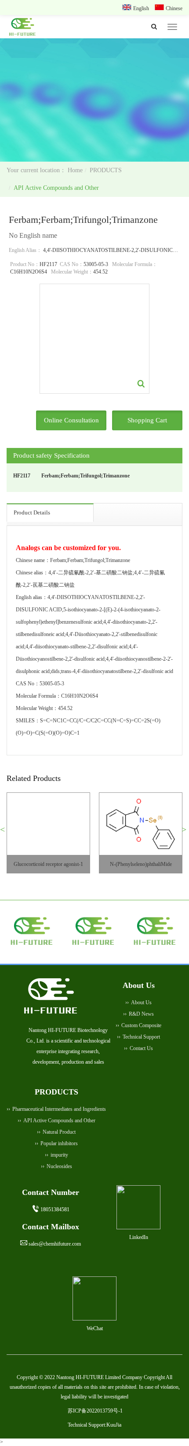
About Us (141, 1002)
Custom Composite (141, 1025)
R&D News (141, 1014)
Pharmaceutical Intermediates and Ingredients (59, 1109)
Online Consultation (71, 420)
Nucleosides (59, 1166)
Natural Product (59, 1132)
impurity (59, 1155)
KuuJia (113, 1425)
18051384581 (54, 1209)
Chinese (174, 8)
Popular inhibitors (59, 1143)
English (141, 8)
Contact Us (141, 1048)
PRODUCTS (106, 170)
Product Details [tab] (32, 512)
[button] (6, 833)
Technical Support (141, 1037)
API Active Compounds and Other (56, 188)
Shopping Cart (147, 420)
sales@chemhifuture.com (55, 1244)
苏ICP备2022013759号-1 (95, 1411)
